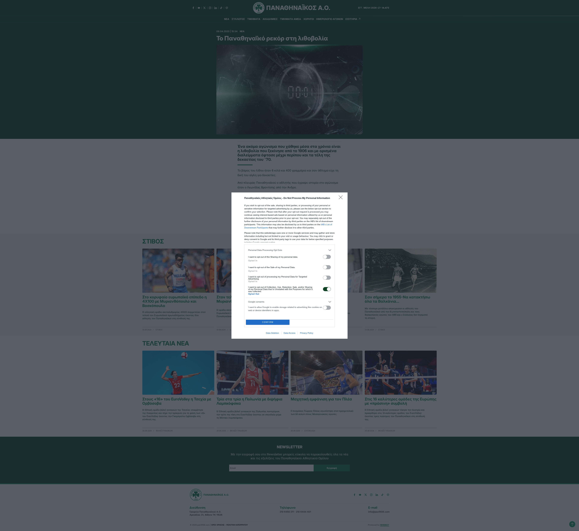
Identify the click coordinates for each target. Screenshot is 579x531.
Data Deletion (272, 333)
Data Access (289, 333)
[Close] (342, 198)
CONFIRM (267, 322)
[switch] (327, 257)
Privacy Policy (306, 333)
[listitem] (289, 250)
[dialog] (289, 265)
